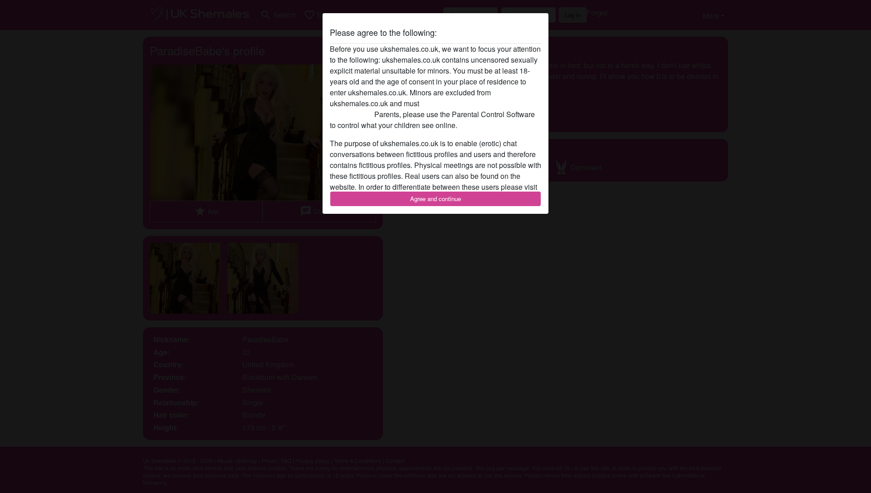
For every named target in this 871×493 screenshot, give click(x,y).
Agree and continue (435, 198)
